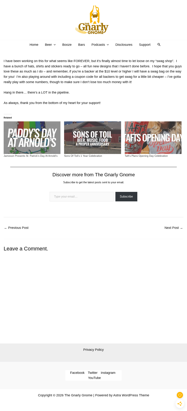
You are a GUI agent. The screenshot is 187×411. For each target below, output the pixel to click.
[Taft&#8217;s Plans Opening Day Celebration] (153, 137)
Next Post (174, 228)
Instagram (108, 373)
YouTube (94, 378)
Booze (67, 45)
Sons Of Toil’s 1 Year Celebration (83, 155)
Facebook (77, 373)
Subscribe (126, 196)
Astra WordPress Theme (131, 395)
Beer (48, 45)
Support (144, 45)
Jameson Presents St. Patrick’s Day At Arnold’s (31, 155)
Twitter (93, 373)
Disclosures (123, 45)
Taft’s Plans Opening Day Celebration (146, 155)
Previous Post (16, 228)
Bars (81, 45)
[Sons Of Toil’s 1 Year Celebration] (92, 137)
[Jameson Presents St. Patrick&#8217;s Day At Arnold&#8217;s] (32, 137)
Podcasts (98, 45)
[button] (54, 44)
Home (34, 45)
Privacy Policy (93, 350)
